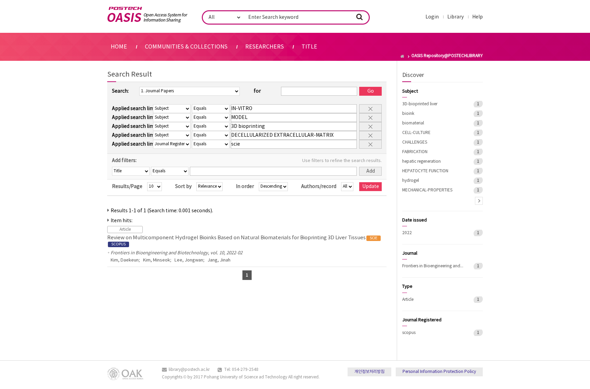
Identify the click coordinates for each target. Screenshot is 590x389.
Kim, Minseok (156, 260)
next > (479, 201)
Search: (120, 91)
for (257, 91)
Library (455, 17)
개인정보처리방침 (369, 372)
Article (407, 299)
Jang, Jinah (219, 260)
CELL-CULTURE (416, 133)
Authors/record (318, 186)
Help (477, 17)
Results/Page (127, 186)
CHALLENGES (414, 142)
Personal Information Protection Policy (439, 372)
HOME (119, 47)
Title (309, 47)
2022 (407, 233)
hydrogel (410, 180)
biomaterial (413, 123)
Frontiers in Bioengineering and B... (433, 266)
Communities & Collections (186, 47)
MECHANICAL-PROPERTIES (427, 190)
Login (432, 17)
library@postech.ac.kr (189, 369)
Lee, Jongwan (188, 260)
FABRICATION (414, 152)
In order (245, 186)
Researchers (264, 47)
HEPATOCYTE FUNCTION (425, 171)
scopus (409, 333)
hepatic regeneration (421, 161)
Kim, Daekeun (125, 260)
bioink (408, 113)
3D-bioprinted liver (419, 104)
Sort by (183, 186)
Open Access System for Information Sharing (147, 15)
